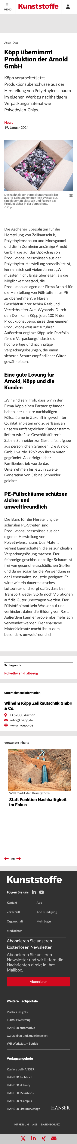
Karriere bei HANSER (20, 1069)
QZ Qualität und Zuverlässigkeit (27, 1035)
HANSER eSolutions (20, 1093)
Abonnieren (38, 981)
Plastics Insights (17, 1012)
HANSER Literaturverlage (23, 1109)
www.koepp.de (21, 725)
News (8, 122)
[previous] (6, 859)
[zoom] (71, 195)
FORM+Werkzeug (18, 1020)
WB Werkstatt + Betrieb (22, 1043)
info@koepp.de (21, 720)
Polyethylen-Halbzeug (21, 673)
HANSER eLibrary (18, 1085)
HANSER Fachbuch (20, 1077)
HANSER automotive (21, 1028)
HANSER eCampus (19, 1101)
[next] (18, 859)
